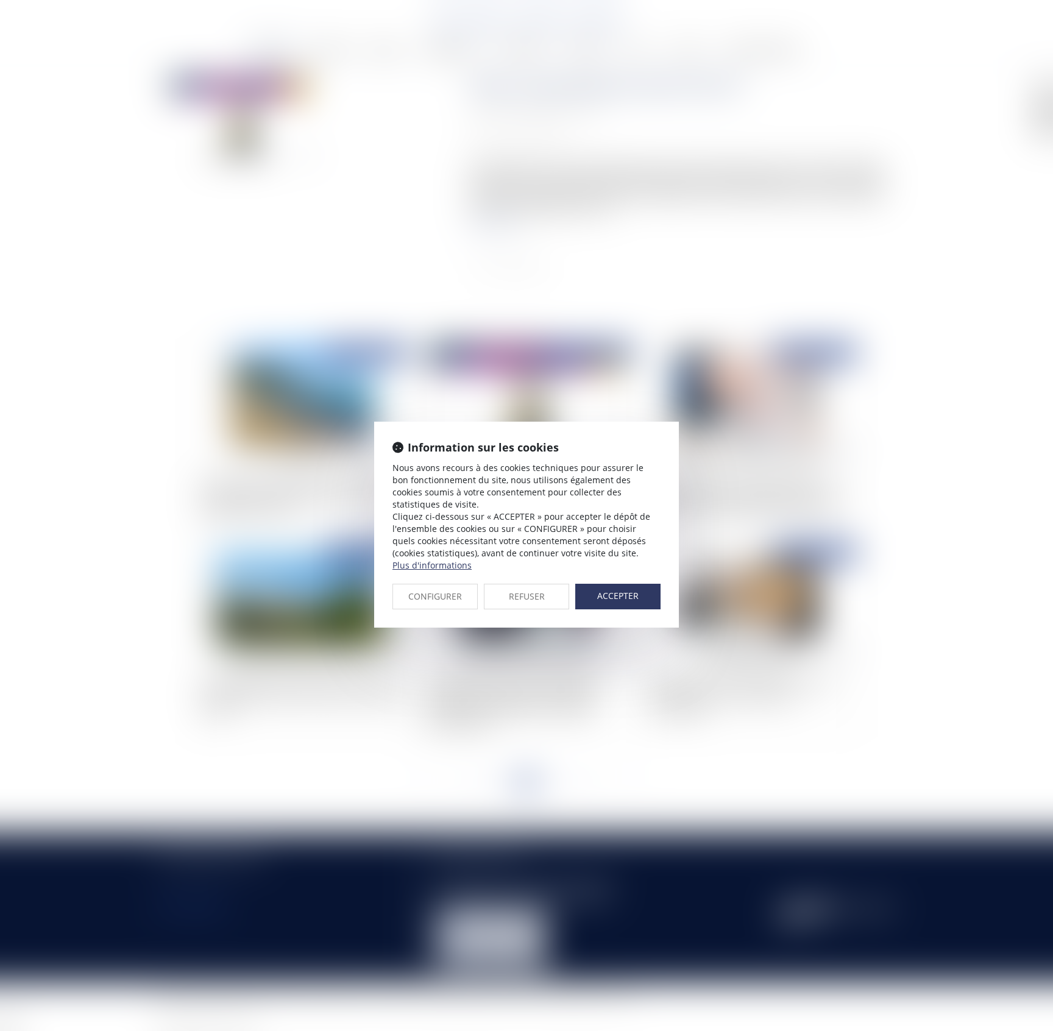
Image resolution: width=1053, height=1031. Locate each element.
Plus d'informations (432, 565)
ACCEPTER (618, 595)
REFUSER (527, 596)
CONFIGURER (435, 596)
